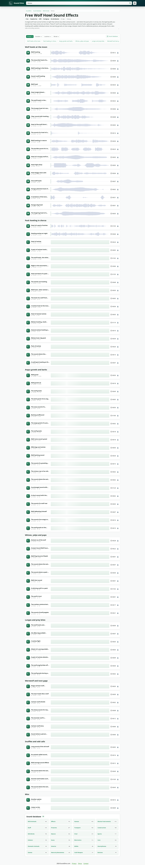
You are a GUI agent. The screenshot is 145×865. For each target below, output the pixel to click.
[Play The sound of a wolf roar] (28, 504)
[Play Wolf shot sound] (28, 581)
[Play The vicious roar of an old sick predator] (28, 472)
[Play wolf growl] (28, 375)
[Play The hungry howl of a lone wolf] (28, 109)
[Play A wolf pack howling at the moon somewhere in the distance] (28, 363)
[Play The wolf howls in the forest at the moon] (28, 101)
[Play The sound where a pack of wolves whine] (28, 573)
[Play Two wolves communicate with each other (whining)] (28, 605)
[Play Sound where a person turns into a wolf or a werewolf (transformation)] (28, 734)
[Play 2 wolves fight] (28, 642)
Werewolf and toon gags (114, 41)
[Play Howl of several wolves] (28, 314)
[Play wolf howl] (28, 85)
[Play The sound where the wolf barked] (28, 480)
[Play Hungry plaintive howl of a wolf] (28, 189)
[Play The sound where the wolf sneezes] (28, 787)
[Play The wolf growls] (28, 391)
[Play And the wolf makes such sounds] (28, 779)
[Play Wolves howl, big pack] (28, 339)
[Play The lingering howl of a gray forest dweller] (28, 213)
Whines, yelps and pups (82, 41)
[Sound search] (130, 3)
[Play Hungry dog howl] (28, 205)
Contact (85, 863)
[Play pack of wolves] (28, 347)
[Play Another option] (28, 800)
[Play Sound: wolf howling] (28, 77)
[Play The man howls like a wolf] (28, 694)
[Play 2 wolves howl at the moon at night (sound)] (28, 306)
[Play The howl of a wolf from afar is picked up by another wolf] (28, 298)
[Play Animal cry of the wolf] (28, 541)
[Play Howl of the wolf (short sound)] (28, 125)
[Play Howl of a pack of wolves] (28, 226)
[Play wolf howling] (28, 53)
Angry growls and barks (66, 41)
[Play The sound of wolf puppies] (28, 613)
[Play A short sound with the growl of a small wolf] (28, 496)
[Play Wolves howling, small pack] (28, 322)
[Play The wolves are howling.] (28, 282)
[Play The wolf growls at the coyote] (28, 528)
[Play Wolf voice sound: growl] (28, 440)
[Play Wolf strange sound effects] (28, 763)
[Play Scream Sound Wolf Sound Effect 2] (28, 549)
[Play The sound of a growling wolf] (28, 464)
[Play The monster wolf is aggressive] (28, 718)
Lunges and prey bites (98, 41)
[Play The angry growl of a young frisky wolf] (28, 423)
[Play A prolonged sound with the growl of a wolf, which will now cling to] (28, 488)
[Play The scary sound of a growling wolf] (28, 407)
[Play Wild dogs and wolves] (28, 448)
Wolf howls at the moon (33, 41)
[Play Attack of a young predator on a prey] (28, 650)
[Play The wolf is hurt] (28, 597)
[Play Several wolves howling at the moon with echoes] (28, 330)
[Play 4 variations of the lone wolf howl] (28, 197)
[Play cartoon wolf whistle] (28, 702)
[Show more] (119, 29)
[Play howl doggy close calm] (28, 173)
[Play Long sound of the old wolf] (28, 747)
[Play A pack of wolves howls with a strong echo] (28, 250)
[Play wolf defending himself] (28, 512)
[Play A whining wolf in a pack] (28, 589)
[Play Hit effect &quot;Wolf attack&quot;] (28, 634)
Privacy (74, 863)
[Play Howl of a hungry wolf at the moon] (28, 157)
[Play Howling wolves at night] (28, 234)
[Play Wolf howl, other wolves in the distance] (28, 290)
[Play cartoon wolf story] (28, 726)
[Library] (134, 3)
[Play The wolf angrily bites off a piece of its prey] (28, 666)
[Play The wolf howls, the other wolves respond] (28, 258)
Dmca (80, 863)
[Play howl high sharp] (28, 165)
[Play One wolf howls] (28, 181)
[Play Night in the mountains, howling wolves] (28, 266)
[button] (112, 36)
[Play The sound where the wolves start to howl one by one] (28, 355)
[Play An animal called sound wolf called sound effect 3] (28, 755)
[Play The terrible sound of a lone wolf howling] (28, 149)
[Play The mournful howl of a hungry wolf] (28, 61)
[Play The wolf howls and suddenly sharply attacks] (28, 625)
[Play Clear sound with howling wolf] (28, 117)
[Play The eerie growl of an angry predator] (28, 399)
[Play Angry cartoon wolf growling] (28, 686)
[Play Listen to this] (28, 808)
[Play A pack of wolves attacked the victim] (28, 658)
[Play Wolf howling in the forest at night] (28, 69)
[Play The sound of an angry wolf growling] (28, 520)
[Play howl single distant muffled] (28, 93)
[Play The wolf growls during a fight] (28, 674)
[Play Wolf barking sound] (28, 456)
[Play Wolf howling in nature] (28, 141)
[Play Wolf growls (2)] (28, 383)
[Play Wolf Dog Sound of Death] (28, 557)
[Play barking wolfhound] (28, 415)
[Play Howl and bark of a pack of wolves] (28, 274)
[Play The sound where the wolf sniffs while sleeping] (28, 771)
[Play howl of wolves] (28, 242)
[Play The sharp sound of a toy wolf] (28, 710)
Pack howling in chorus (49, 41)
